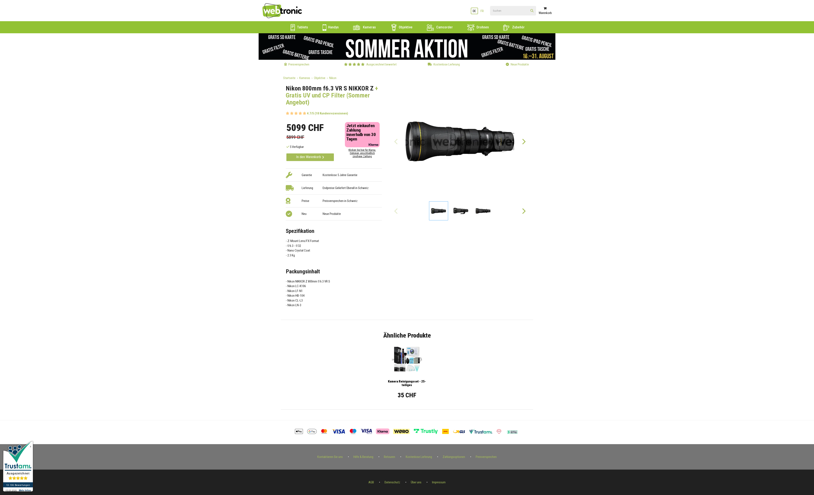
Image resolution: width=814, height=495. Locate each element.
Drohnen (482, 27)
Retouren (389, 457)
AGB (371, 482)
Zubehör (518, 27)
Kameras (369, 27)
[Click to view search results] (532, 10)
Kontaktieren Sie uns (330, 457)
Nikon (332, 78)
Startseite (289, 78)
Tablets (302, 27)
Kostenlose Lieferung (419, 457)
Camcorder (444, 27)
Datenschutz (392, 482)
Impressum (439, 482)
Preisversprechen (486, 457)
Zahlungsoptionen (454, 457)
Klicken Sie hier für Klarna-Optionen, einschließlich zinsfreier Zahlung (362, 153)
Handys (333, 27)
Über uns (416, 482)
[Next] (523, 141)
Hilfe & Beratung (363, 457)
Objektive (405, 27)
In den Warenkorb (309, 157)
